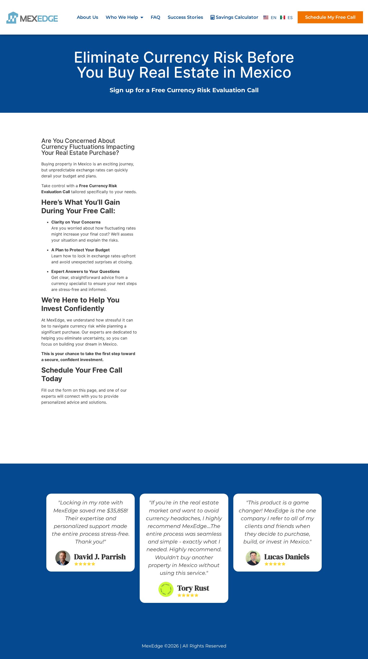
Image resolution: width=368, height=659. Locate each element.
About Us (87, 17)
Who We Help (122, 17)
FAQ (155, 17)
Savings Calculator (236, 17)
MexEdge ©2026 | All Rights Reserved (184, 646)
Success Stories (185, 17)
